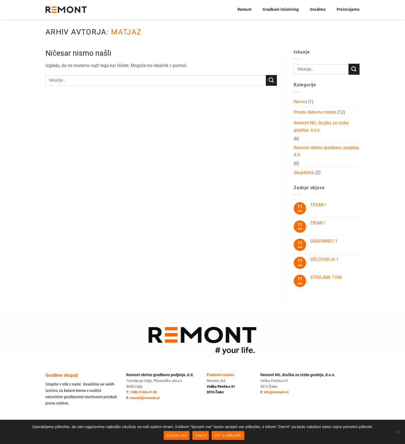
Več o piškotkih (228, 435)
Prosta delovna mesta (315, 112)
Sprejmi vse (176, 435)
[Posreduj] (271, 80)
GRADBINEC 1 (323, 241)
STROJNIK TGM (326, 277)
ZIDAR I (317, 223)
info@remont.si (276, 392)
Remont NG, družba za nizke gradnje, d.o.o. (321, 126)
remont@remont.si (145, 398)
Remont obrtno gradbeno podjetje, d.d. (327, 151)
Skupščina (304, 172)
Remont (244, 9)
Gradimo (318, 9)
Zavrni (200, 435)
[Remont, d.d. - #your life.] (66, 9)
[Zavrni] (397, 433)
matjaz (126, 32)
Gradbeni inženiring (281, 9)
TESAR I (318, 204)
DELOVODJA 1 (324, 259)
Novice (300, 101)
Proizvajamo (348, 9)
